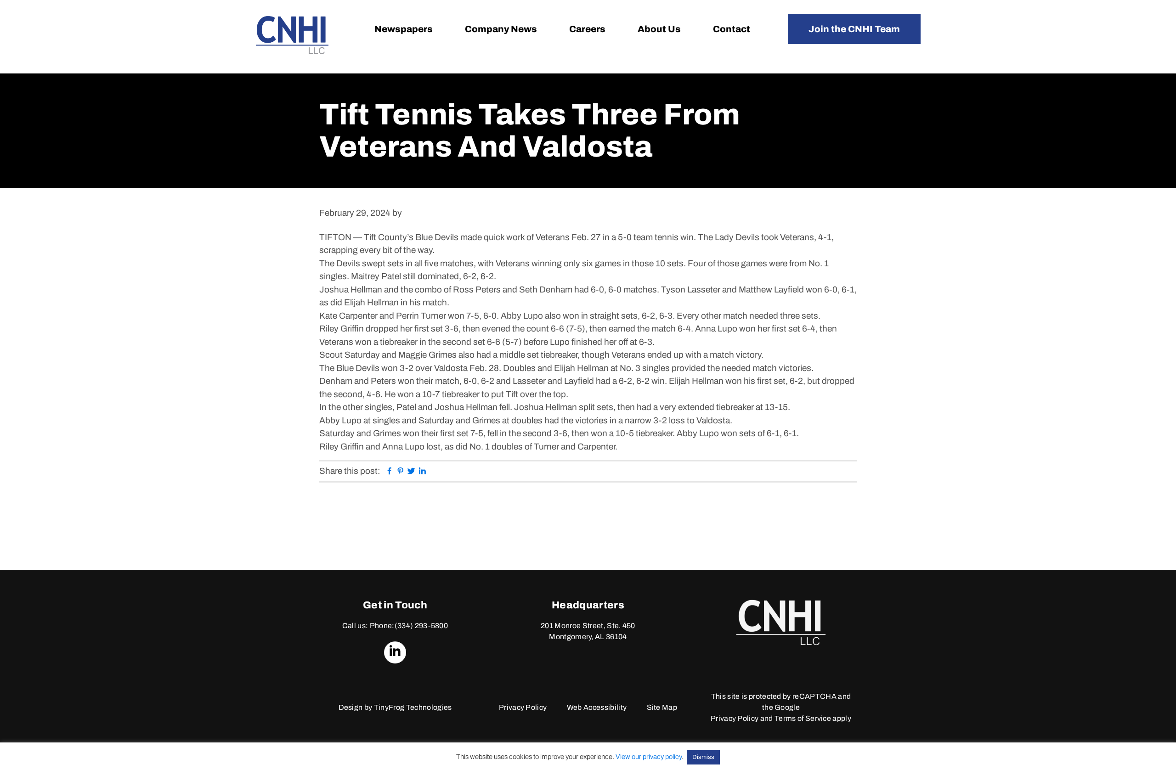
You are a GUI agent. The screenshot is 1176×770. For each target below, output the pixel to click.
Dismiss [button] (703, 757)
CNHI (292, 35)
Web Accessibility (597, 707)
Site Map (662, 707)
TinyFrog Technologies (413, 707)
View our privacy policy (648, 756)
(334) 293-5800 (421, 625)
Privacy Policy (523, 707)
